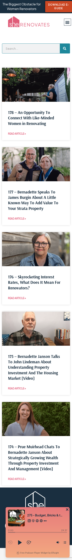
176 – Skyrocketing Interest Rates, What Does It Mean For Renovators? (34, 282)
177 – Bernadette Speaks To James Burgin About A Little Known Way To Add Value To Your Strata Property (33, 200)
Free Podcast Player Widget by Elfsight (39, 553)
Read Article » (17, 133)
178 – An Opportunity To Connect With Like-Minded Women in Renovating (31, 118)
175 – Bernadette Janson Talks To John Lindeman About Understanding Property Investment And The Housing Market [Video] (34, 367)
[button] (67, 22)
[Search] (65, 48)
